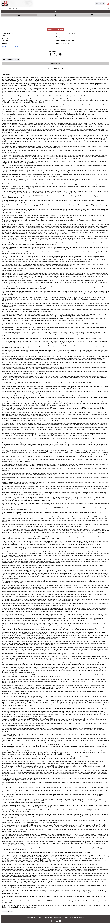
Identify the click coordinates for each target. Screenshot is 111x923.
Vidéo (40, 917)
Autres (65, 37)
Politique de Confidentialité (71, 917)
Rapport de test (7, 911)
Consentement (59, 917)
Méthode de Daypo (32, 917)
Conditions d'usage (48, 917)
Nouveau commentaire (12, 59)
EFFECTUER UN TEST (55, 29)
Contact (82, 917)
